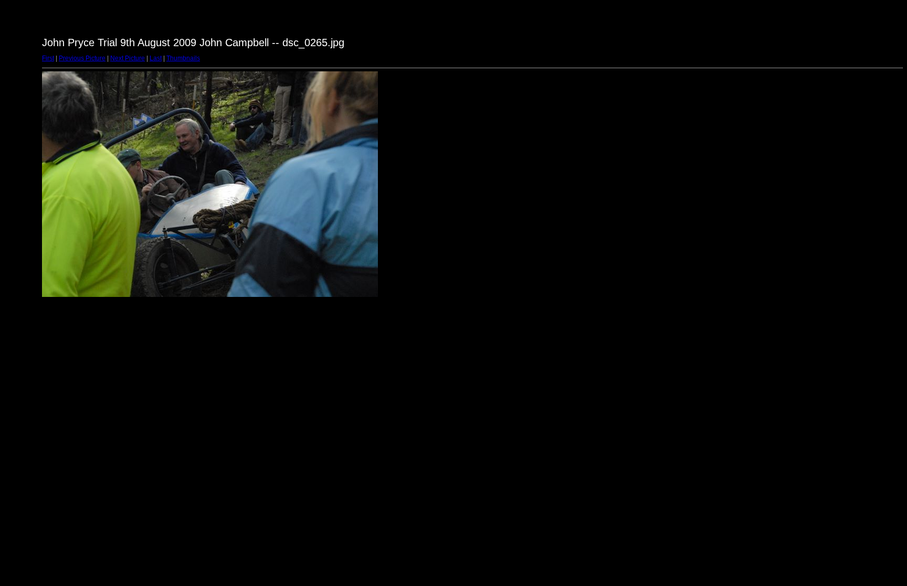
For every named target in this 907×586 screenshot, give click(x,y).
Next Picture (127, 58)
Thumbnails (183, 58)
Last (156, 58)
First (48, 58)
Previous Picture (82, 58)
